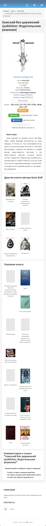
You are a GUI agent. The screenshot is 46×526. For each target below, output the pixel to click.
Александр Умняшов (28, 92)
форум (12, 495)
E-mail (11, 509)
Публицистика (27, 77)
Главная (6, 11)
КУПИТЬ (23, 110)
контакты (18, 495)
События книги (23, 101)
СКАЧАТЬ (17, 120)
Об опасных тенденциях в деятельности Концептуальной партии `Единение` (25, 338)
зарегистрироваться (25, 477)
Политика (17, 77)
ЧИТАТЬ (14, 115)
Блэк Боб (20, 11)
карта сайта (26, 495)
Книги (13, 11)
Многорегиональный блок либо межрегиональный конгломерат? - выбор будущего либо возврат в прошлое (10, 291)
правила (33, 495)
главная (6, 495)
